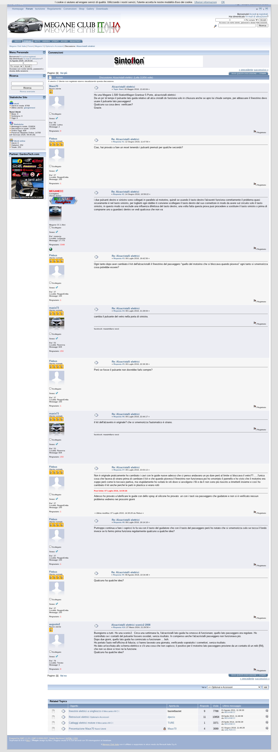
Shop (81, 9)
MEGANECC (229, 712)
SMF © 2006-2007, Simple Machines (48, 738)
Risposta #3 (118, 258)
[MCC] (50, 250)
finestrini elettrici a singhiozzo (85, 711)
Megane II (39, 46)
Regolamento (54, 9)
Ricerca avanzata (27, 91)
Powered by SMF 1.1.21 (19, 738)
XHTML (69, 738)
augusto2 (54, 624)
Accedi (252, 14)
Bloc (28, 740)
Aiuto (37, 41)
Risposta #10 (119, 627)
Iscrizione (40, 9)
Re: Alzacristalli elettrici (125, 139)
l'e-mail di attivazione (256, 16)
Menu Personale (18, 52)
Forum (29, 9)
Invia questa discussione (244, 74)
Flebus (53, 138)
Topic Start (118, 89)
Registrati (75, 41)
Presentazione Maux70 (81, 728)
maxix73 (54, 307)
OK (223, 2)
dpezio (171, 717)
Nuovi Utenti (100, 729)
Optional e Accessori (54, 46)
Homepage (18, 9)
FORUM (27, 41)
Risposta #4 (118, 311)
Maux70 (53, 86)
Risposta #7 (118, 470)
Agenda (46, 41)
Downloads (102, 9)
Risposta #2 (118, 194)
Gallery (90, 9)
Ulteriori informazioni (205, 2)
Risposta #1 (118, 142)
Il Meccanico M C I (110, 711)
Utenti (55, 41)
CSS (76, 738)
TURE (171, 722)
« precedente (246, 69)
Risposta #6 (118, 417)
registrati (263, 14)
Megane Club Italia (17, 46)
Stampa (262, 74)
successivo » (261, 69)
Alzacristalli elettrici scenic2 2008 (130, 624)
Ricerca (13, 75)
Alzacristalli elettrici (85, 46)
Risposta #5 (118, 364)
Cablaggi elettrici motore (82, 722)
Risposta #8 (118, 522)
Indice (18, 41)
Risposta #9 (118, 575)
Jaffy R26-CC (230, 730)
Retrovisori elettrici (79, 717)
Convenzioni (70, 9)
